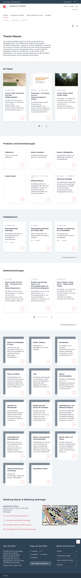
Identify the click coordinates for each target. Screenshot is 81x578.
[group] (14, 97)
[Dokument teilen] (77, 26)
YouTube (44, 554)
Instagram (35, 554)
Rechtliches (5, 575)
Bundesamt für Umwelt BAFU (18, 6)
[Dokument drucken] (73, 26)
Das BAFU (60, 565)
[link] (14, 351)
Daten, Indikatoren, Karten (65, 560)
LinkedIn (34, 557)
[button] (5, 15)
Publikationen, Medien (63, 556)
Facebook (35, 551)
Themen (59, 551)
